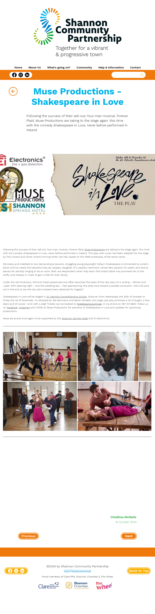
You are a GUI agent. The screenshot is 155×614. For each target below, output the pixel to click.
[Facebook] (14, 75)
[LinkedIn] (27, 75)
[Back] (13, 91)
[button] (34, 67)
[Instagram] (20, 75)
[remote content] (77, 475)
